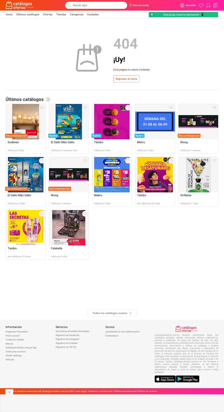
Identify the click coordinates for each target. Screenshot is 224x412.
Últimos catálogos (27, 14)
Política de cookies (147, 391)
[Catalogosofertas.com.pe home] (19, 5)
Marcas (9, 343)
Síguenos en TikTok (66, 347)
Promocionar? (13, 335)
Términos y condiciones (100, 391)
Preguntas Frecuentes (17, 331)
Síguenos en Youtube (67, 343)
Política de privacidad (125, 391)
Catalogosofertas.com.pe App (21, 347)
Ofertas (48, 14)
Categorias (77, 14)
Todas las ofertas (15, 339)
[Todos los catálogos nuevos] (48, 99)
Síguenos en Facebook (68, 335)
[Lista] (215, 5)
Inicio (9, 14)
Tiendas (61, 14)
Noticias (10, 359)
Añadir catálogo (14, 355)
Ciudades (93, 14)
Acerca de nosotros (16, 351)
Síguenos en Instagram (67, 339)
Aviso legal (80, 391)
